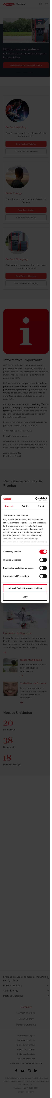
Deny (25, 597)
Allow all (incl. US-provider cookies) (25, 588)
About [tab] (41, 506)
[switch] (43, 560)
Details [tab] (25, 506)
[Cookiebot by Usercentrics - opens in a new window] (35, 499)
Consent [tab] (9, 506)
